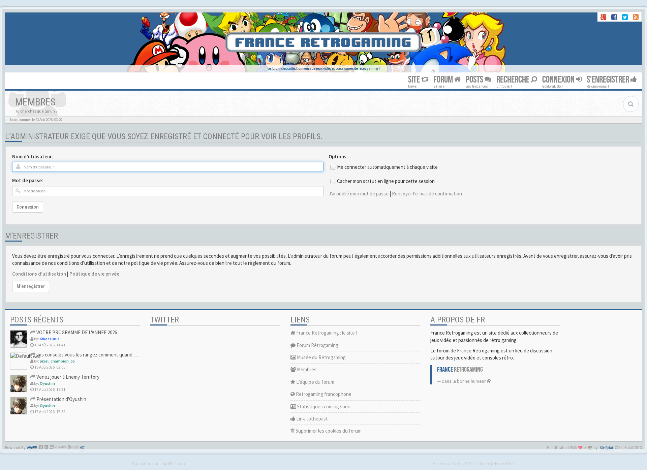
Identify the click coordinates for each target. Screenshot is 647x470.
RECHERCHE (513, 79)
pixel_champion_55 (57, 361)
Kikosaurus (50, 338)
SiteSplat (606, 448)
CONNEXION (559, 79)
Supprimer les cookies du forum (328, 431)
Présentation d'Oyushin (60, 399)
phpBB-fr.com (172, 463)
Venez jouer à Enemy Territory (67, 377)
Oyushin (47, 383)
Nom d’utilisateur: (32, 156)
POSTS (475, 79)
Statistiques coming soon (323, 406)
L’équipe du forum (314, 382)
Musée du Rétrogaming (321, 357)
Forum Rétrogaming (317, 345)
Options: (338, 156)
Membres (306, 369)
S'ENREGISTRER (608, 79)
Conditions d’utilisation (39, 274)
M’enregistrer (31, 286)
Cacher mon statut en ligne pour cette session (386, 181)
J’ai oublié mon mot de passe (359, 193)
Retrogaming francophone (323, 394)
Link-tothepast (311, 418)
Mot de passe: (27, 180)
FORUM (443, 79)
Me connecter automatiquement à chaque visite (387, 167)
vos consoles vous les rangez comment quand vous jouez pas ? (101, 354)
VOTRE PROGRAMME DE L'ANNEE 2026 (76, 332)
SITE (414, 79)
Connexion (28, 207)
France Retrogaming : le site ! (326, 333)
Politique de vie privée (94, 274)
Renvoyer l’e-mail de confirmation (427, 193)
